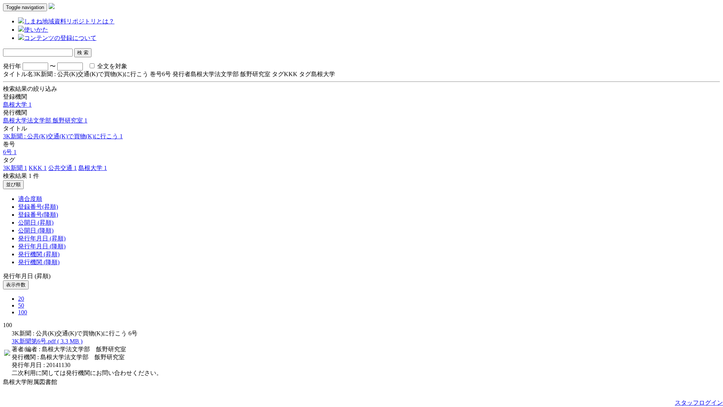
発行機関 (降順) (38, 262)
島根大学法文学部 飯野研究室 (45, 120)
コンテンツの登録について (60, 38)
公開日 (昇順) (35, 222)
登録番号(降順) (38, 214)
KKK (38, 168)
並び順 (13, 184)
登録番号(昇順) (38, 207)
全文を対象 (111, 66)
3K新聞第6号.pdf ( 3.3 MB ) (47, 341)
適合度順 (30, 199)
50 (21, 305)
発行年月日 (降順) (42, 246)
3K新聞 (15, 168)
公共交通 (62, 168)
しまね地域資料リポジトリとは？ (69, 21)
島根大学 (17, 104)
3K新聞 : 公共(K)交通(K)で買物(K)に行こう (63, 136)
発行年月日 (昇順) (42, 238)
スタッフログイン (699, 402)
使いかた (36, 29)
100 (22, 312)
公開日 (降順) (35, 230)
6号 (10, 152)
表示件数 (16, 285)
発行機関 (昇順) (38, 254)
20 (21, 298)
